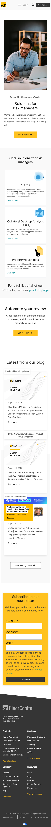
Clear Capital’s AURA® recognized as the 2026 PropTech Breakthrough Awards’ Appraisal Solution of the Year (25, 475)
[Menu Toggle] (19, 5)
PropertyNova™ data (25, 259)
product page (39, 290)
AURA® (25, 185)
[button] (17, 371)
